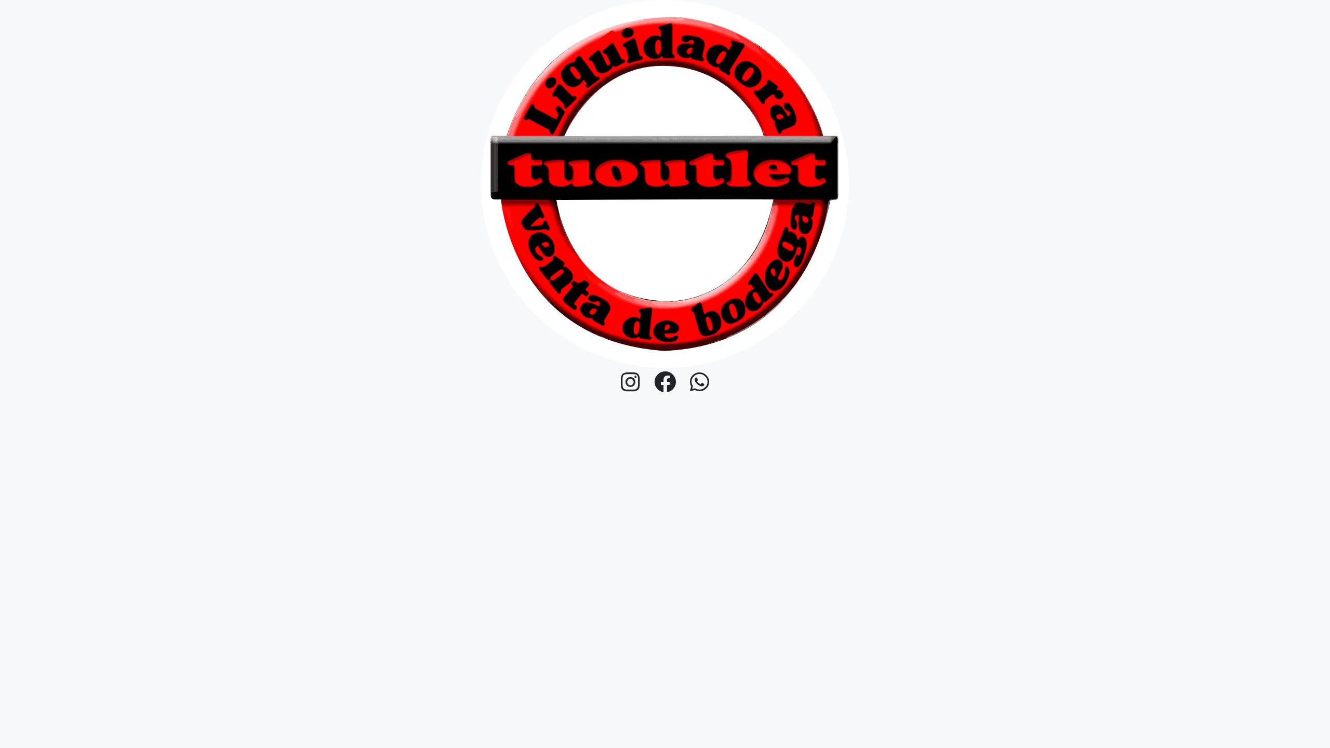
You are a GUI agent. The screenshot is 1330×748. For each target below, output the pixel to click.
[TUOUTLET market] (665, 183)
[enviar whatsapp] (699, 382)
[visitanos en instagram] (630, 382)
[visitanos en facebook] (665, 382)
